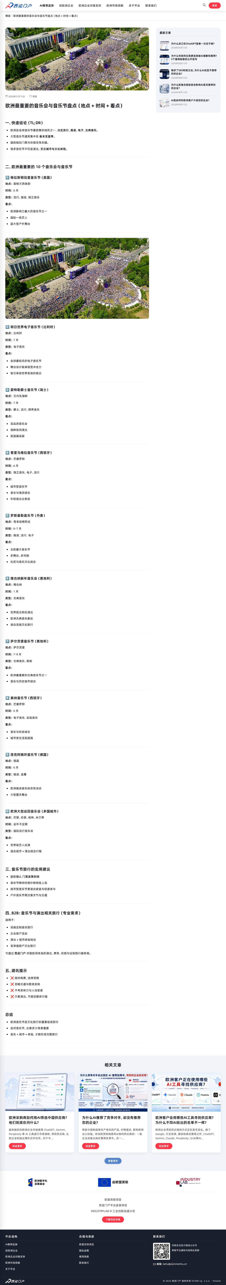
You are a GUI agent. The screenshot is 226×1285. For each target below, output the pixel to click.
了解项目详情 (113, 1219)
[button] (204, 5)
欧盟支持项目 (86, 1244)
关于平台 (134, 5)
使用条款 (84, 1256)
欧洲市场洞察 (114, 5)
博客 (8, 16)
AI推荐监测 (47, 5)
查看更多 (113, 1161)
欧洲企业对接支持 (90, 5)
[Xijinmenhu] (18, 5)
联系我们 (151, 5)
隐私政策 (84, 1250)
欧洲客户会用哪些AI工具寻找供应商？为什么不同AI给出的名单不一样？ (184, 1120)
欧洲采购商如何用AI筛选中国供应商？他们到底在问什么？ (38, 1120)
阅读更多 (17, 1146)
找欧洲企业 (66, 5)
